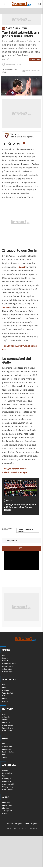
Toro (38, 59)
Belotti (32, 59)
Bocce (4, 698)
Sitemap (5, 757)
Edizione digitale (8, 752)
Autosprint (6, 717)
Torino (24, 28)
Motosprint (6, 722)
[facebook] (4, 144)
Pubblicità (6, 803)
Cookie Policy (7, 781)
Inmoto (5, 720)
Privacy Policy (7, 787)
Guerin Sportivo (8, 725)
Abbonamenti (7, 746)
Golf (3, 696)
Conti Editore (7, 731)
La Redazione (7, 773)
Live (3, 655)
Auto (4, 714)
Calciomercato (7, 672)
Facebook (9, 824)
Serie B (5, 661)
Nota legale (6, 779)
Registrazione (7, 805)
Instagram (18, 824)
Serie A (17, 28)
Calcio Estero (7, 669)
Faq (3, 776)
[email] (18, 144)
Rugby (4, 687)
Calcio (10, 28)
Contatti (5, 770)
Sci (3, 685)
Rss (3, 744)
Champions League (9, 663)
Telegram (33, 824)
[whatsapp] (9, 144)
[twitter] (13, 144)
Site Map (5, 808)
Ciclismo (5, 690)
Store (4, 755)
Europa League (7, 666)
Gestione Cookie (8, 784)
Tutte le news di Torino (25, 530)
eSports (5, 701)
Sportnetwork (7, 728)
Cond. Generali (7, 790)
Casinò (4, 814)
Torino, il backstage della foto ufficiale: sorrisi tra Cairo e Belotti (20, 507)
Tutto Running (7, 693)
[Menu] (4, 4)
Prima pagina (7, 749)
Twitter (26, 824)
